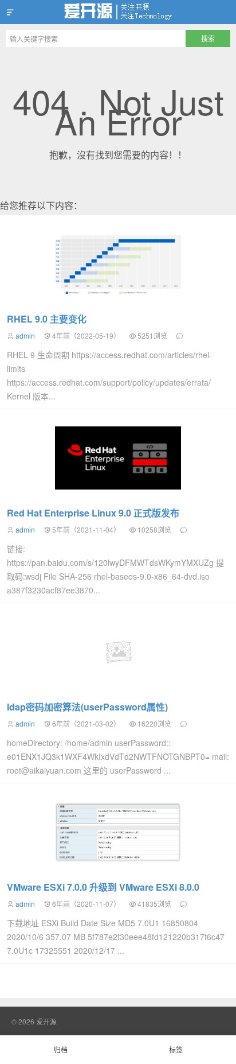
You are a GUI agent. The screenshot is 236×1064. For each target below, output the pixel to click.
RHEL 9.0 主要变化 (46, 318)
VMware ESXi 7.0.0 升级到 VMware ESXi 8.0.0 (103, 887)
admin (25, 335)
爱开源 (118, 12)
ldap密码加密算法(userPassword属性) (87, 706)
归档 (61, 1049)
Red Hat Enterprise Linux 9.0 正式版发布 (93, 512)
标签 (176, 1049)
